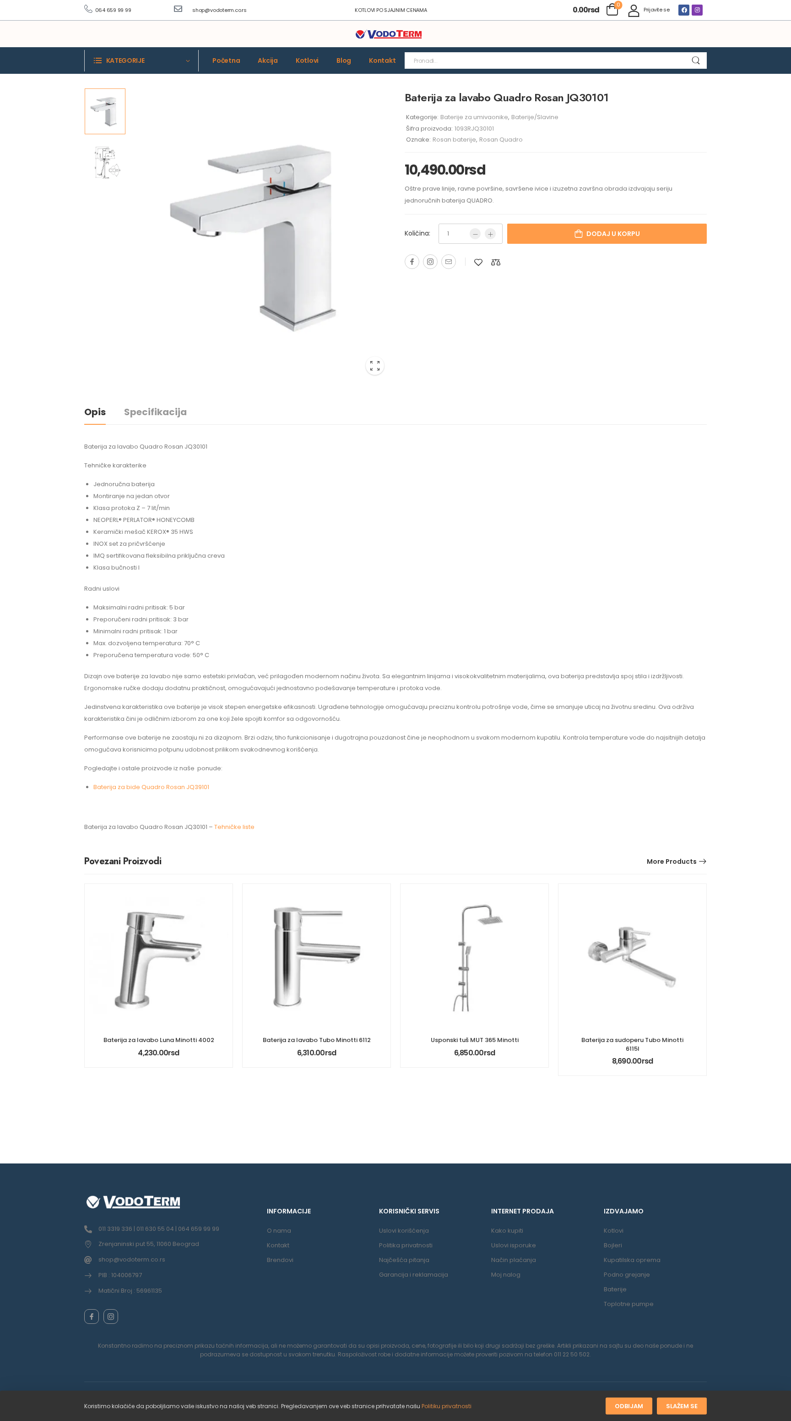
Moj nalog (505, 1274)
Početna (226, 60)
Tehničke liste (234, 827)
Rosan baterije (454, 139)
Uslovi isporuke (513, 1245)
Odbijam (629, 1406)
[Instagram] (697, 10)
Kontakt (382, 60)
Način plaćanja (513, 1260)
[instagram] (110, 1316)
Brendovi (280, 1260)
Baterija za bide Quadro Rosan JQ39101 (151, 787)
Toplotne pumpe (629, 1304)
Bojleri (613, 1245)
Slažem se (682, 1406)
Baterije (615, 1289)
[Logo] (389, 34)
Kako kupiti (507, 1230)
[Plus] (490, 233)
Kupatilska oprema (632, 1260)
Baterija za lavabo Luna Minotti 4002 (158, 1040)
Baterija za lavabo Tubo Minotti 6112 (317, 1040)
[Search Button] (695, 60)
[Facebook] (683, 10)
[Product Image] (260, 235)
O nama (279, 1230)
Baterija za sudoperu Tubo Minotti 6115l (632, 1044)
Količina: (417, 233)
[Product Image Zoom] (375, 366)
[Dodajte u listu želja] (478, 262)
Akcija (268, 60)
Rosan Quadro (501, 139)
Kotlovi (307, 60)
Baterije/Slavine (534, 117)
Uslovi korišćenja (404, 1230)
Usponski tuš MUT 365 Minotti (475, 1040)
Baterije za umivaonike (474, 117)
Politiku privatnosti (446, 1406)
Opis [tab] (95, 412)
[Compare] (496, 262)
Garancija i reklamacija (413, 1274)
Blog (343, 60)
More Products (672, 861)
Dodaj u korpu (613, 233)
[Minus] (475, 233)
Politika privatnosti (406, 1245)
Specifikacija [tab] (155, 412)
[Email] (448, 261)
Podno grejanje (627, 1274)
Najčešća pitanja (404, 1260)
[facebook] (91, 1316)
